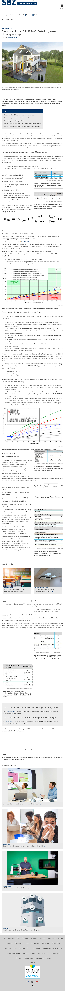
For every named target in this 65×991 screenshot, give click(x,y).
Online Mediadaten (43, 953)
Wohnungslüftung (18, 759)
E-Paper (27, 943)
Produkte (29, 14)
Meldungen (13, 14)
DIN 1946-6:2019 (25, 242)
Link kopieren (36, 750)
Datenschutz (18, 943)
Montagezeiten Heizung (13, 953)
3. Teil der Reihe (8, 721)
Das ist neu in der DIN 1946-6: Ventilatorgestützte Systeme (22, 123)
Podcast (21, 14)
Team (28, 948)
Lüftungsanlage (33, 757)
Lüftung (14, 757)
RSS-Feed (18, 958)
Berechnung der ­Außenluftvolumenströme (17, 118)
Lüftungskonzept (45, 757)
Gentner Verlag (56, 943)
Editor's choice (35, 943)
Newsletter (10, 943)
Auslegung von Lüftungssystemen (14, 121)
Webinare (37, 14)
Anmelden (42, 938)
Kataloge (5, 14)
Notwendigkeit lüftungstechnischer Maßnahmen (19, 115)
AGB (18, 938)
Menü (61, 8)
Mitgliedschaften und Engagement (52, 948)
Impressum (8, 948)
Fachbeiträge (45, 943)
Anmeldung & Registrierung (55, 938)
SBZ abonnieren (28, 958)
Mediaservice (36, 948)
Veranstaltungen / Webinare (43, 958)
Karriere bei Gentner (19, 948)
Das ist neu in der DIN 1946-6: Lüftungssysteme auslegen (22, 126)
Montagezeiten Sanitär (29, 953)
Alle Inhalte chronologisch (29, 938)
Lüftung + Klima (22, 757)
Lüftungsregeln (56, 757)
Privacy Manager (55, 953)
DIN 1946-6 (6, 757)
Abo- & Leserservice (9, 938)
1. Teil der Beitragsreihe (10, 711)
